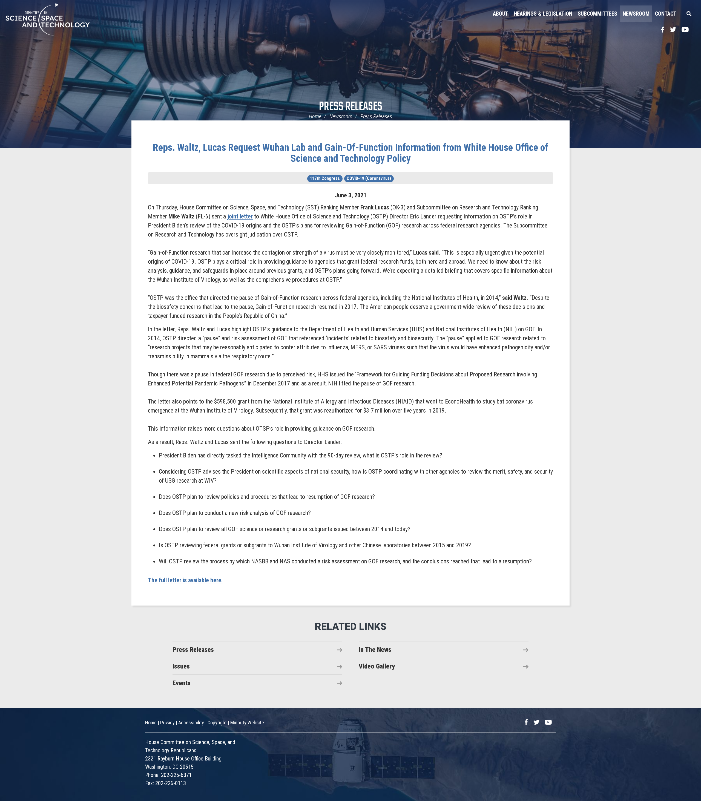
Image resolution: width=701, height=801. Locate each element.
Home (315, 116)
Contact (665, 13)
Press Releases (350, 106)
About (500, 13)
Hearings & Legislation (543, 13)
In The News (375, 649)
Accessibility (191, 722)
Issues (181, 666)
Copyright (217, 722)
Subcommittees (597, 13)
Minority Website (247, 722)
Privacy (167, 722)
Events (182, 683)
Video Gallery (377, 666)
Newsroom (636, 13)
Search (689, 13)
